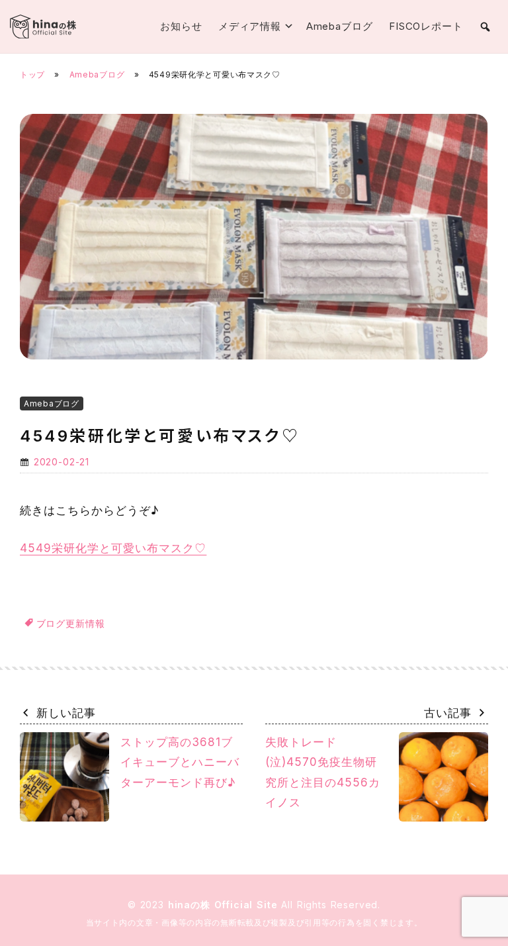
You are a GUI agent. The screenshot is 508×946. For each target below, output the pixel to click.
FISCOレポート (426, 26)
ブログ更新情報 (70, 623)
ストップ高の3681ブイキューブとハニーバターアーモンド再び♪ (179, 762)
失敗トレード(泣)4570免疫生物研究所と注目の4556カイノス (322, 772)
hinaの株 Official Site (225, 904)
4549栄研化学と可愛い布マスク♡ (113, 548)
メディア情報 (249, 26)
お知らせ (181, 26)
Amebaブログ (339, 26)
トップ (32, 74)
